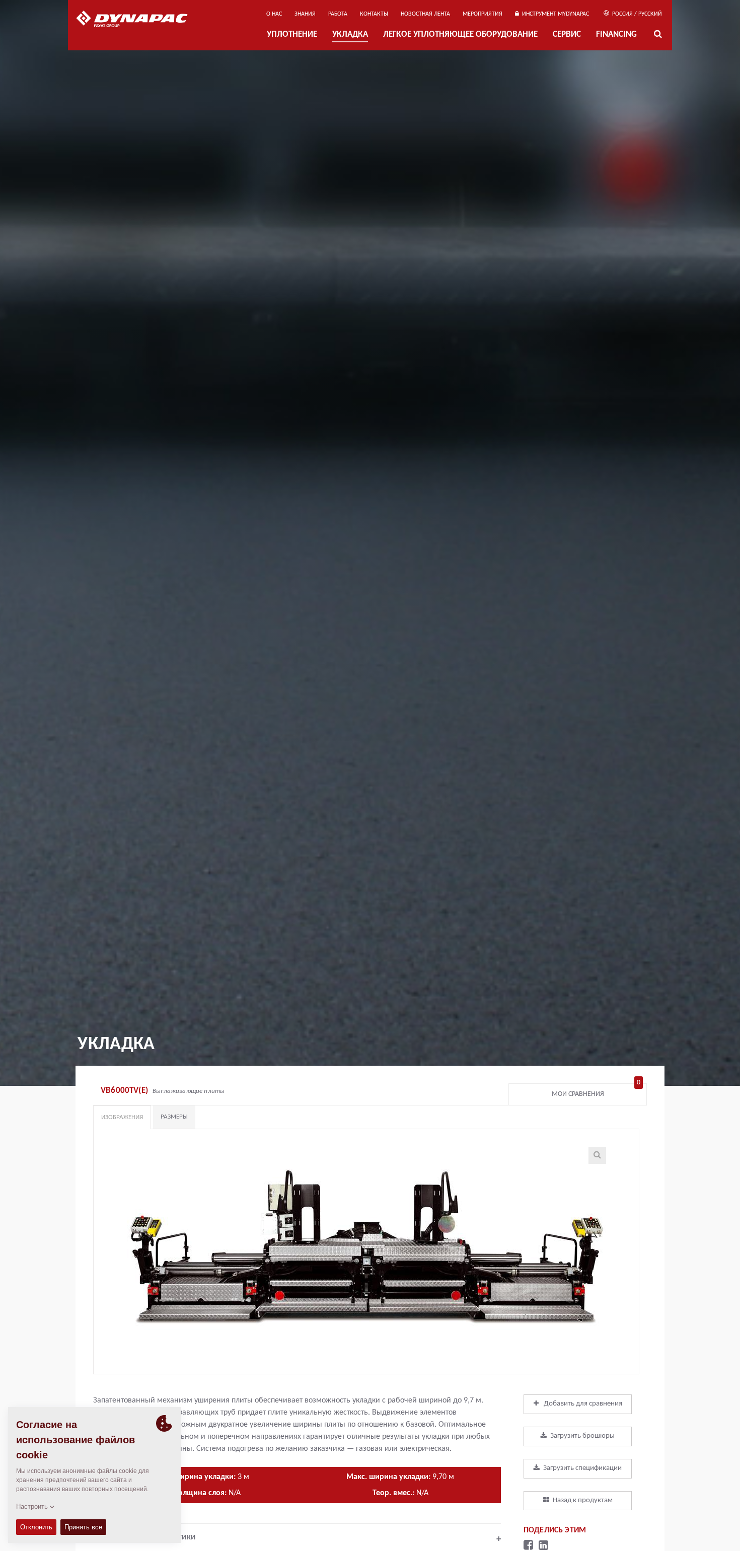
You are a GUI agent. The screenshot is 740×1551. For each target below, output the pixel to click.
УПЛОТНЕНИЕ (292, 34)
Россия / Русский (636, 14)
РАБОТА (337, 14)
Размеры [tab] (174, 1117)
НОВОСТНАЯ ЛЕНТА (425, 14)
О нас (274, 14)
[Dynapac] (139, 20)
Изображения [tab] (122, 1117)
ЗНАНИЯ (305, 14)
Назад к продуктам (583, 1500)
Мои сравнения (596, 1091)
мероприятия (482, 14)
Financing (616, 34)
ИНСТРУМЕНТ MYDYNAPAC (554, 14)
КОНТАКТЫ (374, 14)
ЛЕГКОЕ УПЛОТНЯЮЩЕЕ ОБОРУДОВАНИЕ (460, 34)
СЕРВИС (567, 34)
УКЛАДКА (350, 34)
